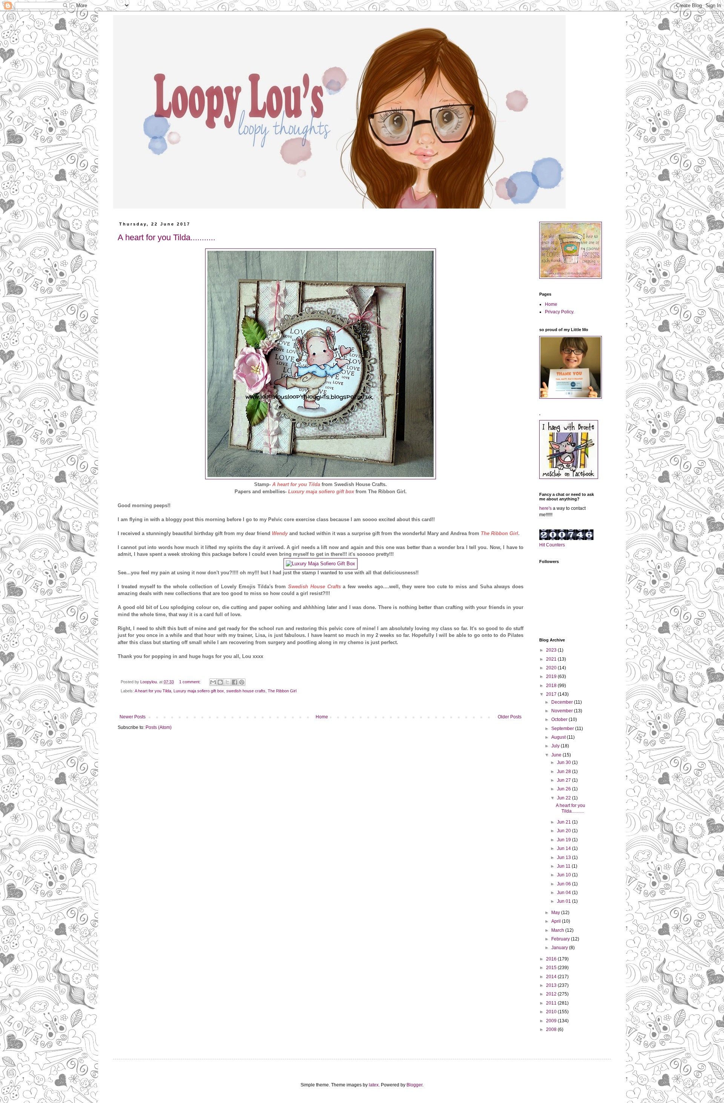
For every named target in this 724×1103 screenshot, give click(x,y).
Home (322, 716)
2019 (552, 676)
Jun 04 (564, 892)
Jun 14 (564, 848)
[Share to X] (227, 682)
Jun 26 (564, 789)
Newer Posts (133, 716)
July (556, 746)
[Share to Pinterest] (241, 682)
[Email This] (213, 682)
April (556, 921)
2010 (552, 1011)
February (561, 939)
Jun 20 (564, 830)
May (556, 912)
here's (545, 508)
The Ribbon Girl (282, 691)
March (558, 930)
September (563, 728)
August (559, 737)
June (557, 755)
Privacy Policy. (559, 311)
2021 (552, 659)
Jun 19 (564, 839)
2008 (552, 1029)
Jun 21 (564, 822)
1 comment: (190, 682)
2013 (552, 985)
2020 (552, 667)
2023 (552, 650)
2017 (552, 694)
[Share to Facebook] (234, 682)
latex (374, 1085)
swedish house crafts (245, 691)
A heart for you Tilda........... (166, 237)
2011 (552, 1003)
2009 (552, 1020)
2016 (552, 959)
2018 (552, 685)
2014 (552, 976)
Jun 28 (564, 771)
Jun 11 (564, 866)
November (562, 710)
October (560, 719)
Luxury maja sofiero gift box (321, 491)
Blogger (414, 1085)
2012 (552, 994)
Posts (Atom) (159, 727)
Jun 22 (564, 798)
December (562, 702)
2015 (552, 967)
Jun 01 (564, 901)
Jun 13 (564, 857)
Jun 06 (564, 884)
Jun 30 (564, 762)
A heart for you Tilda (153, 691)
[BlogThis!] (220, 682)
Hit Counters (552, 545)
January (560, 947)
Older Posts (510, 716)
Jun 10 (564, 874)
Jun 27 (564, 780)
